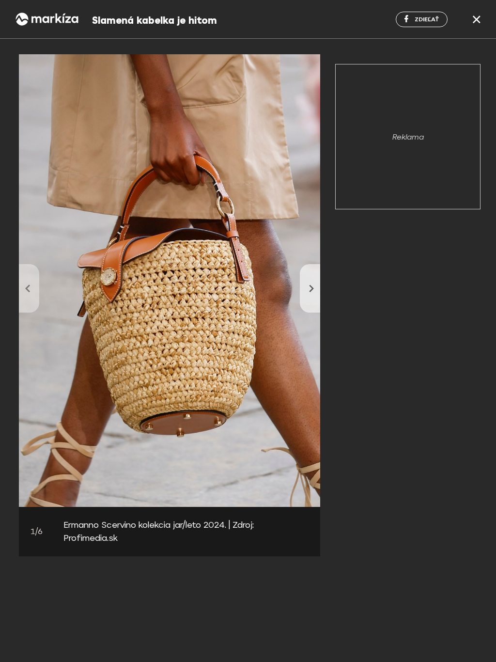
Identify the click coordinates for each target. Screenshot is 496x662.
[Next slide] (310, 288)
